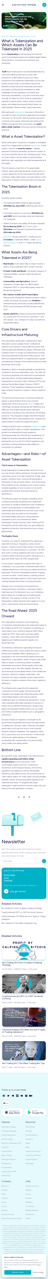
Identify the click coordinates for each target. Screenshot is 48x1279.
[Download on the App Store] (12, 1112)
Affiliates (29, 1202)
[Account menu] (44, 5)
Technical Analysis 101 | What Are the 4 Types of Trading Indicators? (24, 917)
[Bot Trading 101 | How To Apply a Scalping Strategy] (24, 949)
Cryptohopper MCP (9, 1172)
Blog (27, 1147)
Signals (28, 1190)
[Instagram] (26, 1096)
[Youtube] (22, 1096)
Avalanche (13, 243)
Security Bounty (8, 1214)
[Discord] (17, 1096)
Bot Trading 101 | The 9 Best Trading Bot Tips (19, 923)
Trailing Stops (7, 1151)
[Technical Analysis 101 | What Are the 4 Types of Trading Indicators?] (24, 1017)
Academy (29, 1139)
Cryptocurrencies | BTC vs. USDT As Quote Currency (22, 912)
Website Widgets (32, 1210)
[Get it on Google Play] (35, 1112)
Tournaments (7, 1167)
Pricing (28, 1194)
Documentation (32, 1135)
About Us (5, 1186)
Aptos (6, 243)
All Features (6, 1176)
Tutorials (29, 1131)
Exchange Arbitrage (9, 1131)
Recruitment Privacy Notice (12, 1218)
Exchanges (30, 1163)
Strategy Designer (8, 1159)
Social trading (7, 1139)
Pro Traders (30, 1206)
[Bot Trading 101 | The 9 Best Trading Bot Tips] (24, 1050)
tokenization (20, 112)
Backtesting (6, 1163)
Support (5, 1210)
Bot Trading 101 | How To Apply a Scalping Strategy (22, 908)
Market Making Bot (9, 1135)
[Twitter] (8, 1096)
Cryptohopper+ (32, 1159)
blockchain (35, 145)
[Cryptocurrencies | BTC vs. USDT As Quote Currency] (24, 983)
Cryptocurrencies (32, 1186)
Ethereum (7, 237)
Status (28, 1218)
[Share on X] (24, 797)
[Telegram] (13, 1096)
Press (4, 1194)
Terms (4, 1202)
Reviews (29, 1198)
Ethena (31, 404)
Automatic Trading (9, 1127)
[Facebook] (4, 1096)
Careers (5, 1190)
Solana (38, 240)
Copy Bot (5, 1147)
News (28, 1143)
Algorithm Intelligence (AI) (11, 1143)
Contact (5, 1198)
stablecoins (36, 426)
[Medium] (31, 1096)
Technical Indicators (33, 1151)
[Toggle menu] (3, 5)
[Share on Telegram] (29, 797)
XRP (24, 243)
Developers (30, 1214)
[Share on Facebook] (19, 797)
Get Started (30, 1127)
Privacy (4, 1206)
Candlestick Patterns (33, 1155)
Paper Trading (7, 1155)
